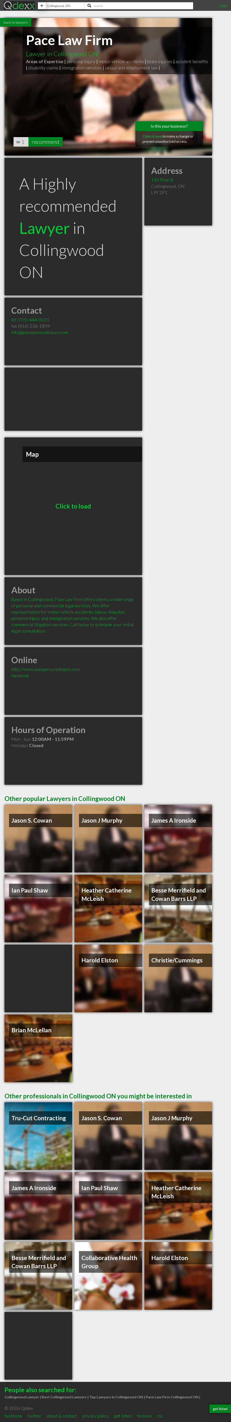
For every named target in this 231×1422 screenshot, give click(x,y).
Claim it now (152, 136)
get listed (123, 1415)
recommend (45, 141)
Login (223, 5)
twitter (34, 1415)
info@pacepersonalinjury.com (39, 332)
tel (30, 319)
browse (144, 1415)
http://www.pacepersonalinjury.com (45, 669)
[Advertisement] (73, 399)
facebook (20, 675)
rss (160, 1415)
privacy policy (95, 1415)
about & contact (61, 1415)
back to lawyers (16, 22)
